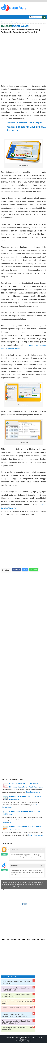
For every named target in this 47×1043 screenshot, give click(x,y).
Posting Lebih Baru (11, 940)
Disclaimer (23, 1039)
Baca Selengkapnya (33, 792)
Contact (32, 1037)
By (6, 26)
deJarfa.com (19, 1037)
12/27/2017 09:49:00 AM (32, 865)
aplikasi (16, 26)
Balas (4, 854)
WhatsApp (34, 569)
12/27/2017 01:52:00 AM (32, 850)
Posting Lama (38, 940)
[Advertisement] (23, 59)
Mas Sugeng (26, 1041)
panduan (25, 26)
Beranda (26, 940)
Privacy (39, 1037)
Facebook (16, 569)
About (27, 1037)
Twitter (25, 569)
